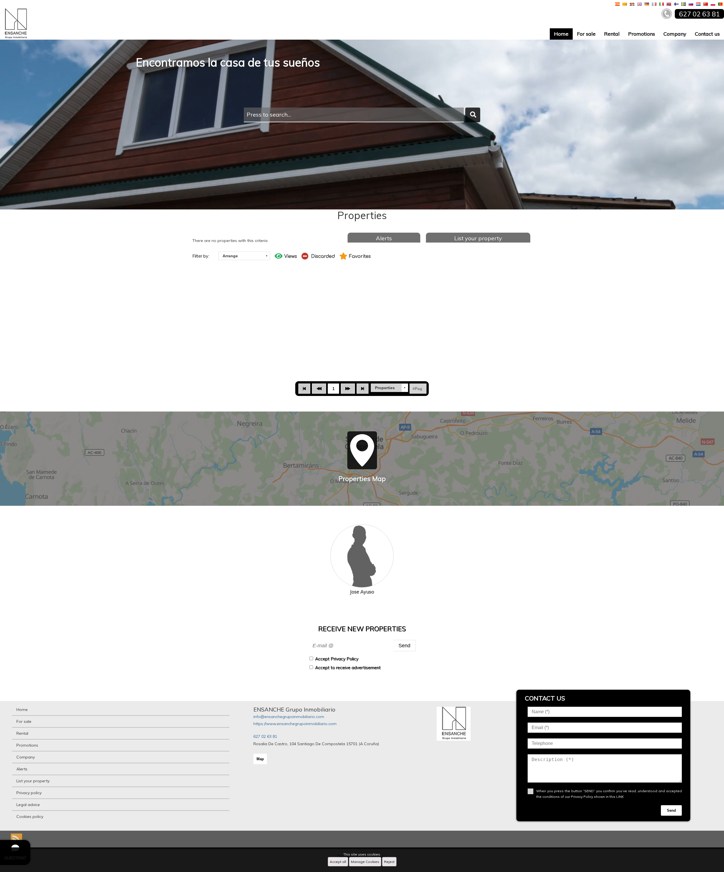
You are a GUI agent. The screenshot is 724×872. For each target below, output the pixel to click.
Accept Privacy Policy (336, 658)
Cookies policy (29, 816)
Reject (389, 862)
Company (674, 34)
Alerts (384, 238)
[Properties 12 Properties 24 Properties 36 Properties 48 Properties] (389, 387)
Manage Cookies (365, 862)
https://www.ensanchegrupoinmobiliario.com (295, 723)
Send (404, 645)
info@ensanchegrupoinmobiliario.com (288, 716)
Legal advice (28, 804)
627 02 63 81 (265, 736)
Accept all (338, 862)
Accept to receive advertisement (348, 667)
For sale (586, 34)
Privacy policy (29, 792)
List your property (478, 238)
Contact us (707, 34)
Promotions (641, 34)
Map (260, 759)
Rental (612, 34)
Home (561, 34)
